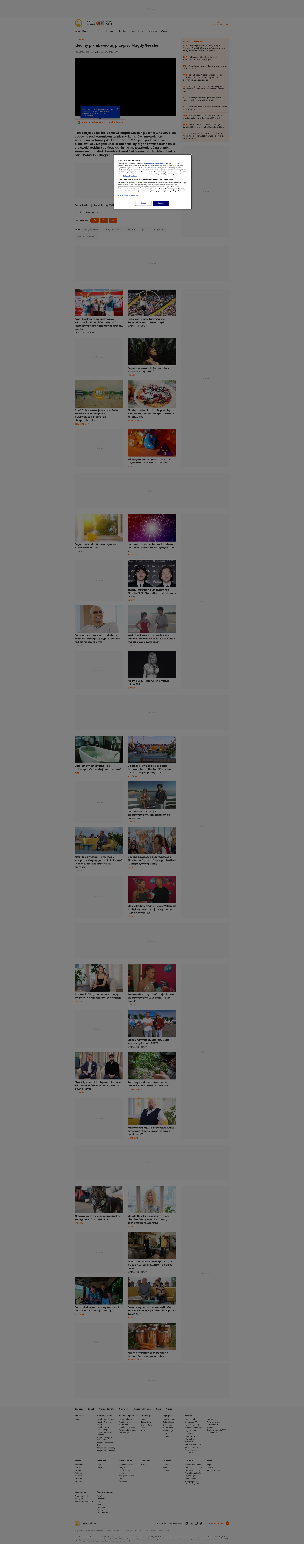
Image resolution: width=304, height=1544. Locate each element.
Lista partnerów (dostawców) (128, 195)
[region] (153, 181)
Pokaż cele (143, 203)
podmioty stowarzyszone (156, 164)
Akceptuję (160, 203)
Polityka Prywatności (130, 176)
